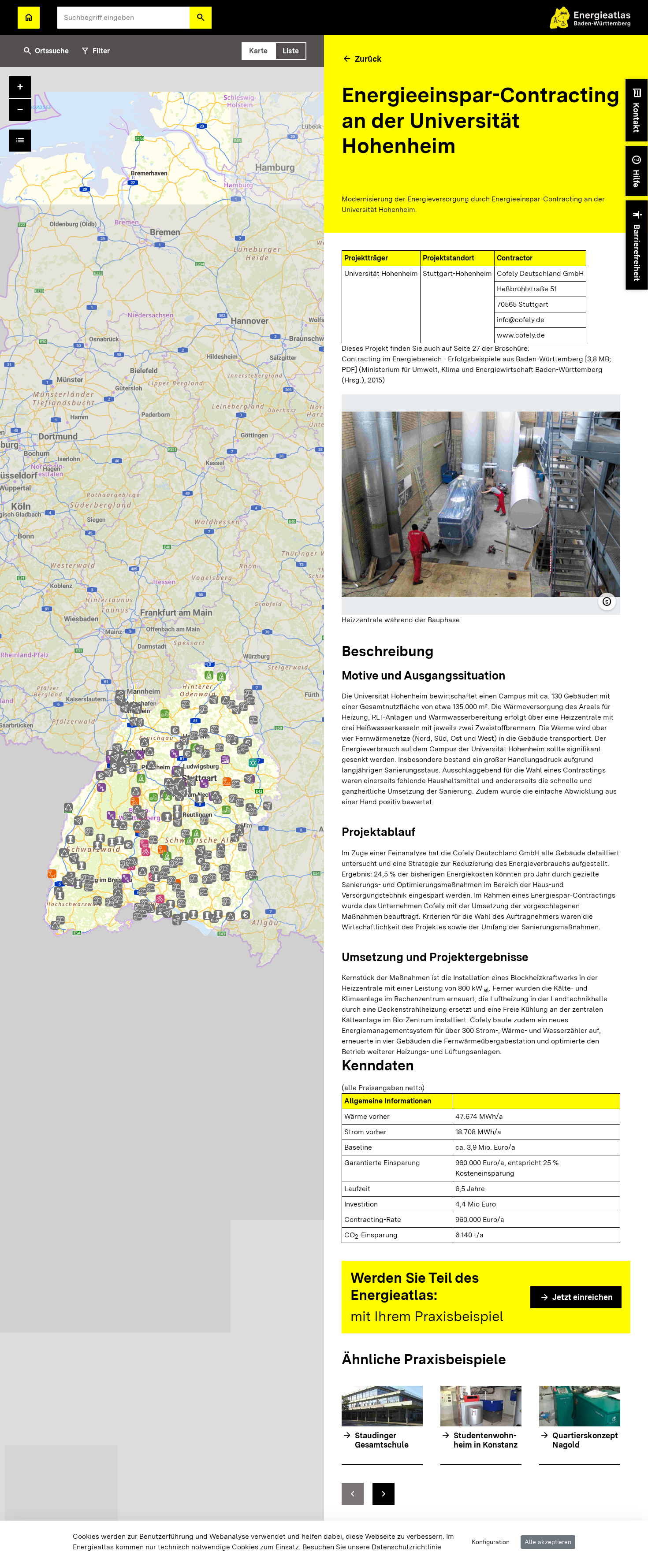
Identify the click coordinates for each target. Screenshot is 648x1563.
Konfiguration (491, 1541)
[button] (201, 18)
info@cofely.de (520, 320)
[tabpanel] (162, 815)
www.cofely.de (521, 335)
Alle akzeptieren (548, 1541)
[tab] (258, 51)
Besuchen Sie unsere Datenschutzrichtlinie (371, 1547)
